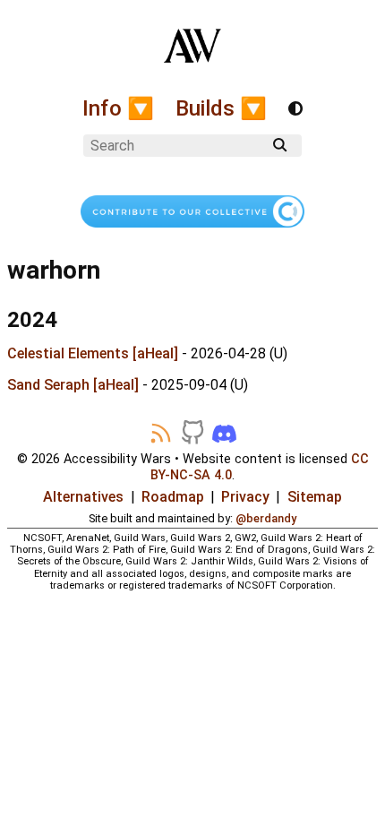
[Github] (193, 433)
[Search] (280, 145)
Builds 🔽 (221, 108)
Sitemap (314, 496)
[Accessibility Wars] (192, 53)
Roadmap (172, 496)
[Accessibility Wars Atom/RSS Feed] (161, 433)
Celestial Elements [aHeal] (92, 353)
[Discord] (224, 433)
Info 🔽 (118, 108)
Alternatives (83, 496)
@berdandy (265, 518)
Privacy (245, 496)
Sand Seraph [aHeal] (73, 384)
